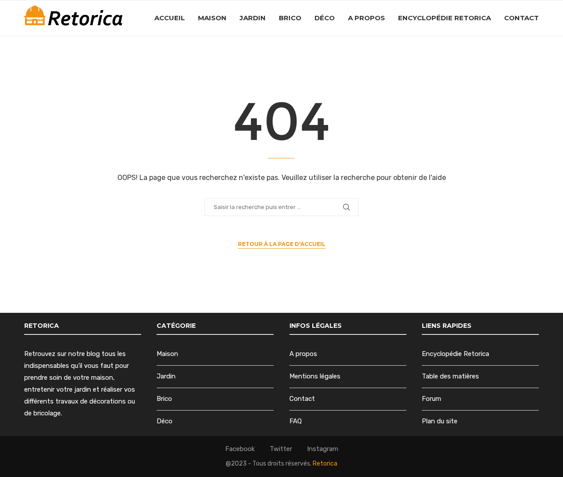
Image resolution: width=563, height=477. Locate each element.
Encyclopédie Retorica (444, 18)
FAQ (295, 421)
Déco (324, 18)
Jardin (253, 18)
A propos (366, 18)
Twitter (281, 449)
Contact (521, 18)
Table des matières (450, 376)
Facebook (240, 449)
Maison (212, 18)
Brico (290, 18)
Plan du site (439, 421)
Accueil (169, 18)
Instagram (322, 449)
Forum (431, 399)
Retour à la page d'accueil (281, 244)
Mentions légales (314, 376)
